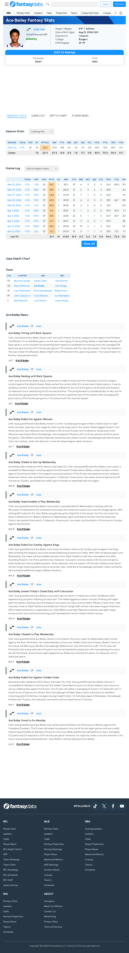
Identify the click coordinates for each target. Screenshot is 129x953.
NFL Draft (8, 880)
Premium (119, 4)
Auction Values (51, 869)
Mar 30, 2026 (14, 205)
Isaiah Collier (40, 281)
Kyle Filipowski (21, 300)
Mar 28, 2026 (14, 200)
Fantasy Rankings (53, 849)
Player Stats (9, 828)
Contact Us (50, 911)
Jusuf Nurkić (40, 300)
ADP (5, 854)
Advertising (50, 916)
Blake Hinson (61, 290)
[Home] (26, 4)
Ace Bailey (39, 286)
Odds (49, 13)
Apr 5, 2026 (13, 221)
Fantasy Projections (54, 844)
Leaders (38, 13)
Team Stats (9, 864)
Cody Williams (41, 295)
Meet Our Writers (53, 906)
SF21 (94, 61)
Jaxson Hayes (62, 300)
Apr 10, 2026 (13, 226)
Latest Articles (10, 885)
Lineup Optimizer (90, 13)
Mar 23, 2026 (14, 184)
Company (49, 901)
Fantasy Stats (23, 13)
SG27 (38, 61)
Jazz (38, 326)
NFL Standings (10, 869)
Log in (106, 4)
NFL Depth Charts (12, 849)
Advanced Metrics (53, 859)
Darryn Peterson (22, 286)
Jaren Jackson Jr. (22, 295)
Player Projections (94, 844)
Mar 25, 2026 (14, 189)
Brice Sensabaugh (43, 290)
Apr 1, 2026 (13, 210)
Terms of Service (53, 926)
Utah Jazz (39, 29)
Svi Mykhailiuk (62, 295)
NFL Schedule (10, 875)
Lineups (107, 13)
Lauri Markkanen (22, 290)
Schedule (49, 885)
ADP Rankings (51, 864)
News (74, 13)
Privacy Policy (51, 921)
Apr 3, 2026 (13, 215)
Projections (61, 13)
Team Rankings (11, 859)
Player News (9, 844)
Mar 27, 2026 (14, 195)
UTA (22, 147)
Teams (47, 880)
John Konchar (61, 281)
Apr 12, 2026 (13, 231)
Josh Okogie (61, 286)
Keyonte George (22, 281)
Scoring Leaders (93, 828)
